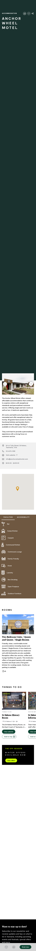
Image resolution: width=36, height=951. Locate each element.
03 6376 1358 (10, 451)
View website (8, 732)
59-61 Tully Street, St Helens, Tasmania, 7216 (16, 446)
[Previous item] (5, 384)
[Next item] (31, 384)
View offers (11, 760)
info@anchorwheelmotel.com (17, 459)
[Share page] (32, 13)
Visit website (11, 455)
